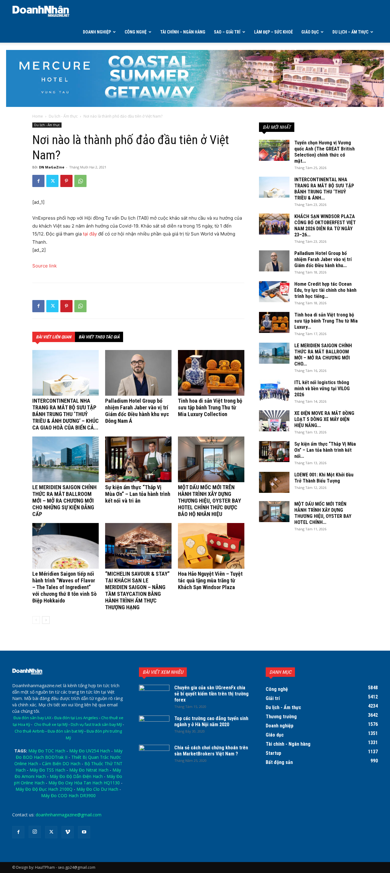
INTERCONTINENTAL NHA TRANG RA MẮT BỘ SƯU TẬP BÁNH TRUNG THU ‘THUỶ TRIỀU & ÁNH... (324, 189)
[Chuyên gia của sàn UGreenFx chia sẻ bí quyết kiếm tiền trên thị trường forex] (154, 695)
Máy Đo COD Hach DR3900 (68, 795)
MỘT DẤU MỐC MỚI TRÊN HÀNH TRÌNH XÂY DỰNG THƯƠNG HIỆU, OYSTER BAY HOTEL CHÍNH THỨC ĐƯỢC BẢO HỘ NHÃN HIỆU (209, 500)
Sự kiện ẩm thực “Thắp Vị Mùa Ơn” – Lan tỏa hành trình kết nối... (325, 450)
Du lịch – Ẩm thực (350, 32)
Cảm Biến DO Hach (61, 763)
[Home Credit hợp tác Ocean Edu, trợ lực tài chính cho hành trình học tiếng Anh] (274, 291)
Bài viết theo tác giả (99, 336)
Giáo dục (310, 32)
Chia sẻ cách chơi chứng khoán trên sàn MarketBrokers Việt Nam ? (211, 751)
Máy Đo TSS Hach (47, 770)
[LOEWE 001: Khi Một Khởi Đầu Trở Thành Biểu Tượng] (274, 482)
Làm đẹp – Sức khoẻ (273, 32)
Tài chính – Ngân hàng (182, 32)
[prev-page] (36, 620)
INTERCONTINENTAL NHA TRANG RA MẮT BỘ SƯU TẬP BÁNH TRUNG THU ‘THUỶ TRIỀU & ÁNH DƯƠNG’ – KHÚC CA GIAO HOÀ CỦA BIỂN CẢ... (65, 414)
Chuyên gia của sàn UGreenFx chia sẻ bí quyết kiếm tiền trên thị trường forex (211, 694)
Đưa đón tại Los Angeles (76, 717)
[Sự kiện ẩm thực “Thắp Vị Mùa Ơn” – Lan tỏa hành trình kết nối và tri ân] (138, 459)
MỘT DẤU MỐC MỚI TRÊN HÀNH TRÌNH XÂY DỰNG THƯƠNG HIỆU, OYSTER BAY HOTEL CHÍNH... (322, 513)
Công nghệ (136, 32)
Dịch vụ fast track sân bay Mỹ (96, 724)
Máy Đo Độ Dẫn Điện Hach (76, 776)
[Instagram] (35, 832)
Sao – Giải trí (227, 32)
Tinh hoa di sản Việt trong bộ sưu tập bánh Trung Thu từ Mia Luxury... (326, 321)
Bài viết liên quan (53, 336)
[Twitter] (52, 181)
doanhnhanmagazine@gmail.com (68, 815)
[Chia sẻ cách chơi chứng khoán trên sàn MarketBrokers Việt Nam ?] (154, 755)
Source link (44, 266)
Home (37, 116)
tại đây (90, 234)
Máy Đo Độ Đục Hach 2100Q (44, 789)
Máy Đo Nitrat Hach (88, 770)
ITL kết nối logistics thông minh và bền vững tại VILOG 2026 (322, 389)
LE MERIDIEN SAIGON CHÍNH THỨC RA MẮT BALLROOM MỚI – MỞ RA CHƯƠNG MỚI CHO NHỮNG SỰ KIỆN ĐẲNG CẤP (64, 500)
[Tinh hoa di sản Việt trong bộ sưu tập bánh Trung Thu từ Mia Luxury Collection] (211, 373)
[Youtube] (84, 832)
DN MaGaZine (51, 167)
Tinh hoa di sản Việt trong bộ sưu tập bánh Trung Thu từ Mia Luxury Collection (210, 407)
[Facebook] (38, 181)
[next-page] (46, 620)
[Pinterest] (66, 181)
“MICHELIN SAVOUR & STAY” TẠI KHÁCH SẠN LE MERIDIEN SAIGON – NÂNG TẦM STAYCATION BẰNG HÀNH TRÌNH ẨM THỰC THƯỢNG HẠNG (137, 590)
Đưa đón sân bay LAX (32, 717)
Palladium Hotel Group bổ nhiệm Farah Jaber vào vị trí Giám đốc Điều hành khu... (323, 259)
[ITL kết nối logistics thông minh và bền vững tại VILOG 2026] (274, 390)
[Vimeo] (68, 832)
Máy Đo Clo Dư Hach (97, 789)
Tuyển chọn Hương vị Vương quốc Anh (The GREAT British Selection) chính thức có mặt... (324, 152)
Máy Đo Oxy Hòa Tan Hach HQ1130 (84, 783)
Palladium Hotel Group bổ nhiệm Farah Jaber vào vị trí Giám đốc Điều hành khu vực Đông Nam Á (137, 411)
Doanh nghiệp (97, 32)
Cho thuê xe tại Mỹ (51, 724)
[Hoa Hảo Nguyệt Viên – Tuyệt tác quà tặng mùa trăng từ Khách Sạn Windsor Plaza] (211, 546)
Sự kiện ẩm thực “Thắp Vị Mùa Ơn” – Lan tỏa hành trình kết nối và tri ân (137, 494)
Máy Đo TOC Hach (46, 751)
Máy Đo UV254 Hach (89, 751)
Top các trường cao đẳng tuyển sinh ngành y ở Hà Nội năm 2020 (211, 721)
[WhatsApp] (80, 181)
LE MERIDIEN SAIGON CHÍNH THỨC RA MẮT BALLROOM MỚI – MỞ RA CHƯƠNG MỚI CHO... (323, 355)
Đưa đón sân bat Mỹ (65, 731)
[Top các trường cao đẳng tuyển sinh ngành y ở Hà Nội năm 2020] (154, 726)
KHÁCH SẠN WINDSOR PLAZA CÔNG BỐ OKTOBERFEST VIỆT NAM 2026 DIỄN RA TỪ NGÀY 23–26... (325, 226)
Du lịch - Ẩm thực (63, 116)
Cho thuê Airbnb (29, 731)
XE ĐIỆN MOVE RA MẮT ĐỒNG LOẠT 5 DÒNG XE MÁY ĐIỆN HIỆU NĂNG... (324, 419)
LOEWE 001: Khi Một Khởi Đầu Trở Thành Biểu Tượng (323, 478)
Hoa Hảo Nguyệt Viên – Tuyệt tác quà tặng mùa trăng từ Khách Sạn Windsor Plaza (210, 580)
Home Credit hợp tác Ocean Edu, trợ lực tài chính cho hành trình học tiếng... (325, 290)
